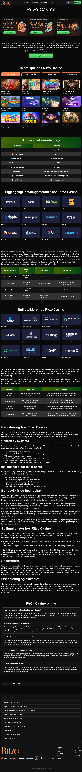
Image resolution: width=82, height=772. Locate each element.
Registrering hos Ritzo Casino (13, 718)
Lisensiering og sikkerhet (12, 734)
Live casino (29, 74)
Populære (9, 74)
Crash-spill (50, 74)
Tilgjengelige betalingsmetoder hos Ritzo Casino (19, 710)
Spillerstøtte (8, 730)
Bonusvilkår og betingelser (12, 722)
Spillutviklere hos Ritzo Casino (13, 714)
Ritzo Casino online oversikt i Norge (15, 706)
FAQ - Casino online (10, 738)
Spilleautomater (70, 74)
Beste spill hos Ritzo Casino (13, 702)
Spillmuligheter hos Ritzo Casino (14, 726)
